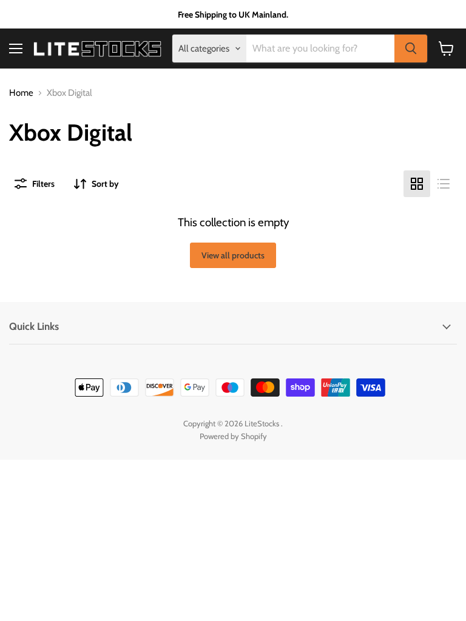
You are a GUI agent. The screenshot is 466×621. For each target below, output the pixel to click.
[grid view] (417, 183)
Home (21, 93)
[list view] (443, 183)
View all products (233, 255)
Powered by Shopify (233, 436)
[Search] (410, 48)
